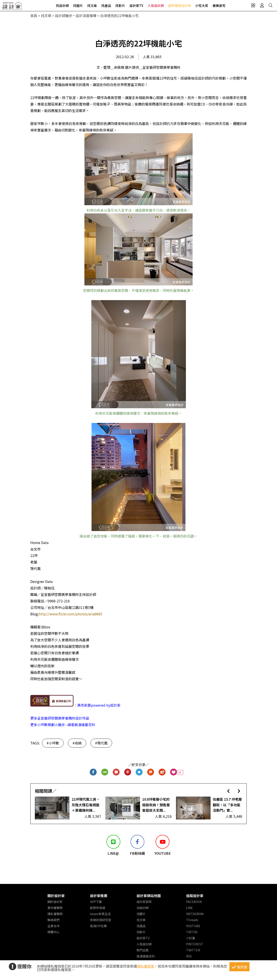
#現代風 (101, 743)
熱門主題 (143, 950)
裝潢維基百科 (146, 956)
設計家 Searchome (12, 7)
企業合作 (53, 926)
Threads (192, 920)
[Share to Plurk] (150, 772)
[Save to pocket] (116, 772)
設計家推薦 (98, 895)
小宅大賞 (201, 5)
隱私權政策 (145, 966)
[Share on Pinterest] (127, 772)
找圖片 (78, 5)
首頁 (33, 15)
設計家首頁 (144, 901)
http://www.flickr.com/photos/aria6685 (70, 613)
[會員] (262, 5)
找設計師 (62, 5)
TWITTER (193, 950)
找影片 (120, 5)
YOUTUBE (193, 926)
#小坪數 (53, 743)
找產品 (106, 5)
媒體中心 (53, 932)
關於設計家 (56, 895)
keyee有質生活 (100, 914)
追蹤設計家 (194, 895)
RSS (189, 956)
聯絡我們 (53, 920)
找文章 (92, 5)
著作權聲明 (55, 908)
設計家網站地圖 (149, 895)
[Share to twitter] (139, 772)
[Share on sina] (162, 772)
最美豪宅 (219, 5)
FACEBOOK (194, 901)
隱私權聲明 (55, 914)
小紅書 (190, 938)
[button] (228, 791)
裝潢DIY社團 (98, 926)
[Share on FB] (93, 772)
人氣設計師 (156, 5)
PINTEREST (194, 944)
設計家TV (136, 5)
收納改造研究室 (100, 920)
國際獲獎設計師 (179, 5)
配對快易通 (97, 908)
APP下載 (96, 901)
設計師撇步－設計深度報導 (76, 15)
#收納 (77, 743)
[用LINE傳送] (104, 772)
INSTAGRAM (194, 914)
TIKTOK (191, 932)
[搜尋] (270, 5)
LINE (189, 908)
